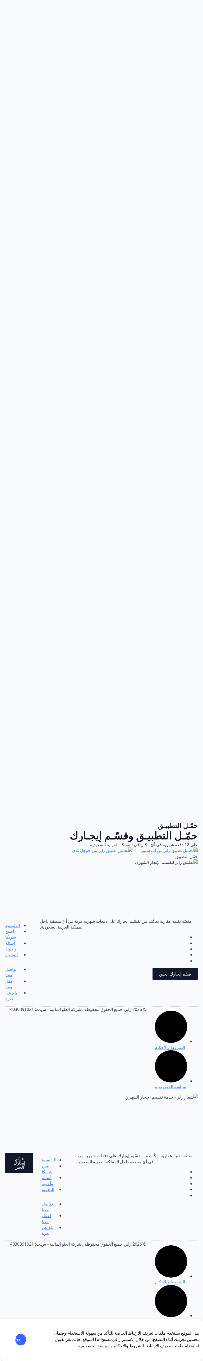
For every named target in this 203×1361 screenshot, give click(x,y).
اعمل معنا (10, 984)
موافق (18, 1339)
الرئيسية (12, 925)
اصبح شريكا (10, 934)
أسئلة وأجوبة (11, 946)
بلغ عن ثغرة (11, 995)
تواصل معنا (10, 972)
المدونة (11, 955)
